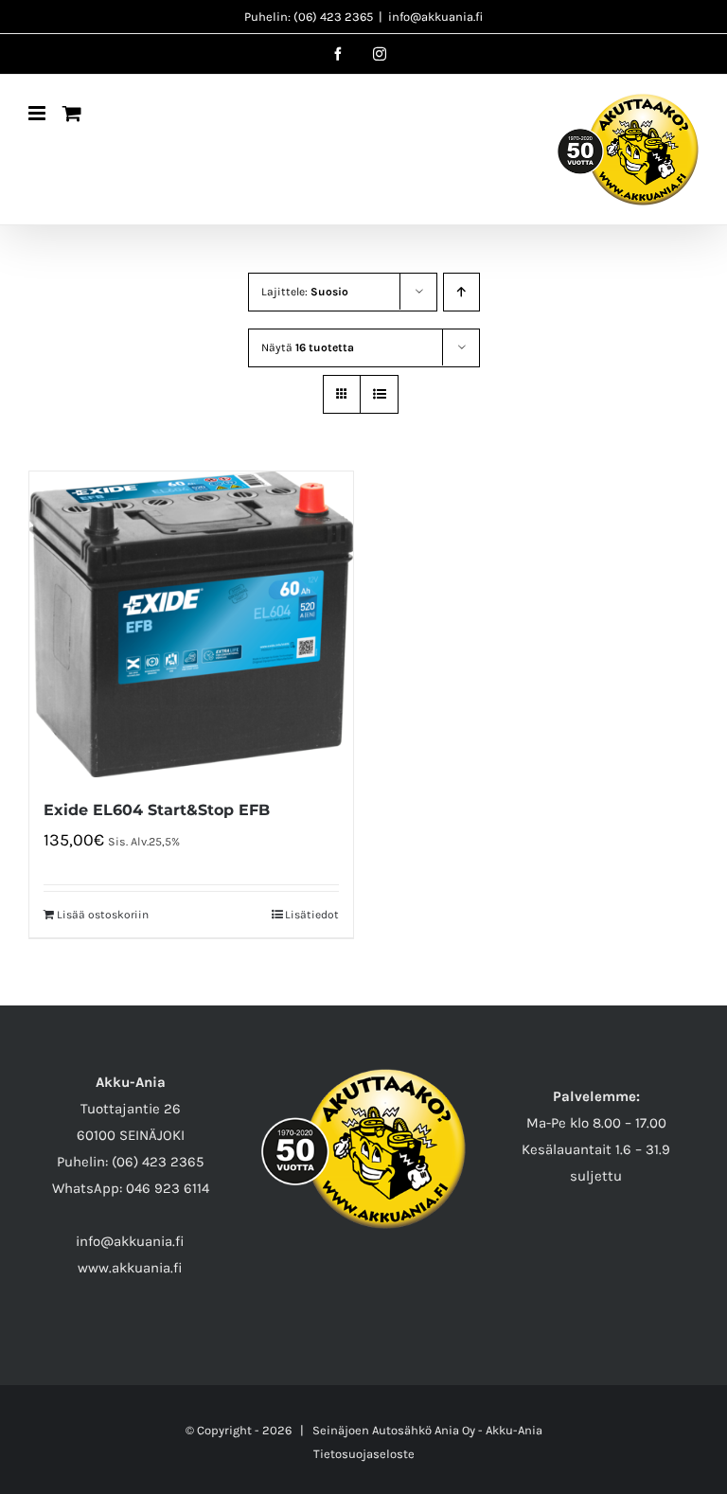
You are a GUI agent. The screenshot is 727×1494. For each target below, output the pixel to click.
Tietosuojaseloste (364, 1454)
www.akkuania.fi (130, 1267)
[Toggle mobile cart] (71, 113)
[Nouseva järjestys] (461, 292)
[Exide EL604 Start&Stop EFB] (191, 624)
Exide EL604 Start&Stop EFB (157, 810)
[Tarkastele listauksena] (379, 394)
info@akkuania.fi (435, 16)
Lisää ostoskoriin (103, 914)
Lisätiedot (312, 914)
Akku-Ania (514, 1430)
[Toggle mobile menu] (38, 113)
